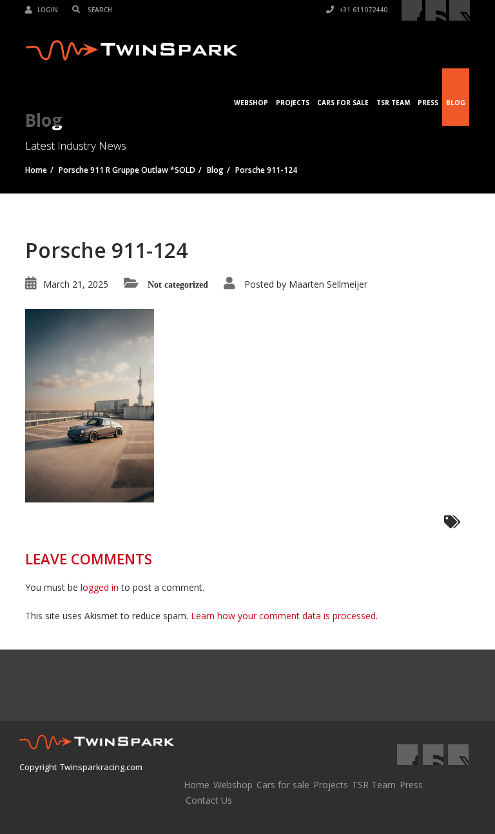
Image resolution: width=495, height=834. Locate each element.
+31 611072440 (362, 9)
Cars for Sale (343, 102)
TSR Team (393, 102)
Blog (455, 102)
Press (428, 102)
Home (196, 785)
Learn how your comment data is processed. (284, 616)
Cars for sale (283, 785)
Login (46, 9)
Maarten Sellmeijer (328, 284)
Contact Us (209, 800)
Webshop (251, 102)
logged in (100, 587)
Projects (292, 102)
